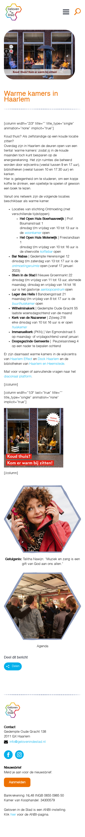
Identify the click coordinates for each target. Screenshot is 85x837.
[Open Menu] (66, 12)
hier (13, 814)
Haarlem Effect (21, 359)
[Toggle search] (78, 13)
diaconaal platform (17, 376)
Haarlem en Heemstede (46, 364)
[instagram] (19, 754)
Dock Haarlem (48, 359)
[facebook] (8, 754)
